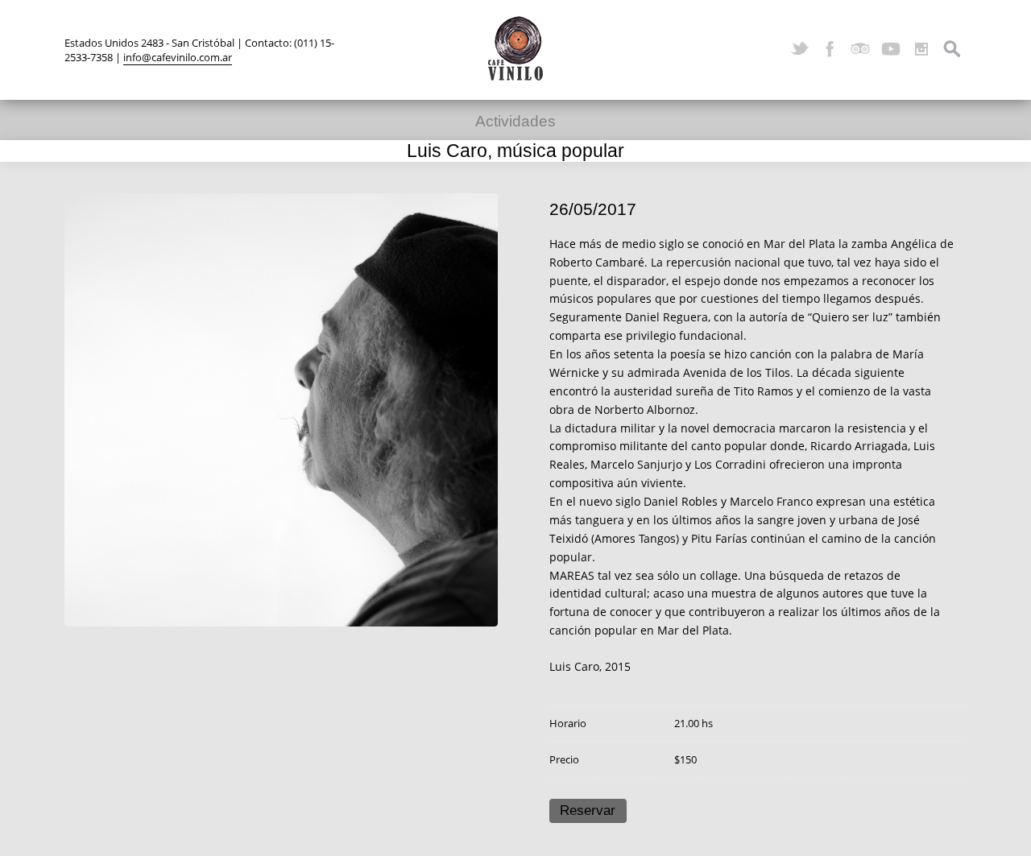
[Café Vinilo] (515, 48)
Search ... (952, 49)
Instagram (921, 49)
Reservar (587, 810)
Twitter (799, 49)
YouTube (890, 49)
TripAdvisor (860, 49)
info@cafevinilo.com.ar (177, 57)
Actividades (515, 121)
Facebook (829, 49)
